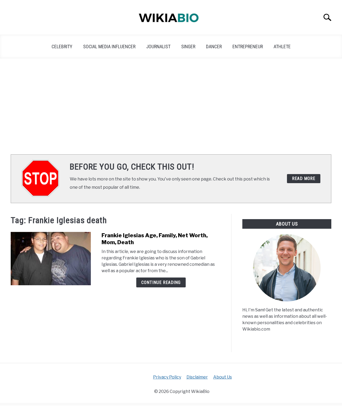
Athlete (282, 46)
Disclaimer (197, 377)
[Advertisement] (171, 106)
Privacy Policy (167, 377)
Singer (188, 46)
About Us (222, 377)
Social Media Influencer (109, 46)
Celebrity (62, 46)
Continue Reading (161, 282)
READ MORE (303, 178)
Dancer (214, 46)
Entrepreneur (247, 46)
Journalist (158, 46)
